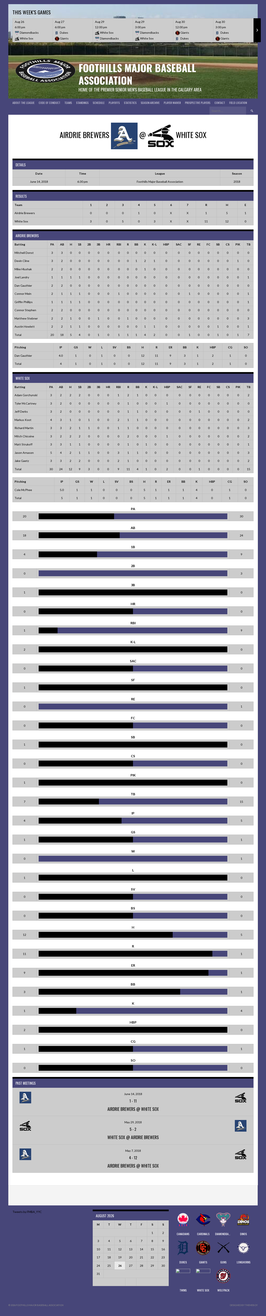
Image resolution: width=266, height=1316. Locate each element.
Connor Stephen (25, 310)
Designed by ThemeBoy (244, 1305)
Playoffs (114, 102)
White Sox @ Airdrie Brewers (133, 1137)
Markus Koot (23, 420)
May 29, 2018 (133, 1122)
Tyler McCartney (25, 403)
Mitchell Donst (24, 252)
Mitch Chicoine (24, 436)
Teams (68, 102)
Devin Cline (22, 261)
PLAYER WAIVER (172, 102)
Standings (82, 102)
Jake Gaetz (22, 461)
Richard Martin (24, 428)
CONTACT (219, 102)
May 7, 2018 (133, 1150)
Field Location (238, 102)
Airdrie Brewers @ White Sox (133, 1109)
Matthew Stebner (26, 318)
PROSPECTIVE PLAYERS (197, 102)
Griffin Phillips (24, 302)
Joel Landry (22, 277)
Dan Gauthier (23, 285)
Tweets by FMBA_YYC (27, 1212)
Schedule (99, 102)
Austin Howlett (25, 326)
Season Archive (150, 102)
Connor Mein (23, 293)
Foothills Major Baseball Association (137, 74)
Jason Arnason (24, 452)
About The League (23, 102)
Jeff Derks (21, 411)
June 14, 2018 (133, 1094)
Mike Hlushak (23, 269)
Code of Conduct (49, 102)
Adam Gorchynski (26, 395)
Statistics (130, 102)
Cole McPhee (23, 490)
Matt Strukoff (23, 444)
